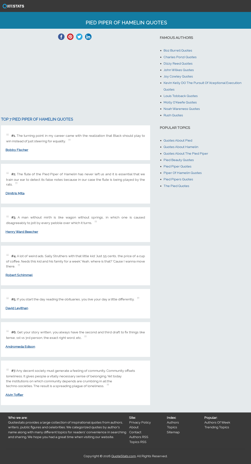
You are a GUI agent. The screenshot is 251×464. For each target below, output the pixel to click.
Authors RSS (138, 437)
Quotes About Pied (178, 140)
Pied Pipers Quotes (178, 179)
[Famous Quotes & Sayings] (12, 8)
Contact (135, 432)
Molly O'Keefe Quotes (180, 102)
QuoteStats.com (123, 456)
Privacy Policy (140, 422)
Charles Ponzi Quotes (180, 57)
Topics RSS (137, 442)
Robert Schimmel (19, 275)
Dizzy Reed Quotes (178, 63)
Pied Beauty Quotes (179, 160)
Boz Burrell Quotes (178, 50)
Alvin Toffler (14, 395)
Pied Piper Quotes (177, 166)
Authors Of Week (217, 422)
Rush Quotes (173, 115)
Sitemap (173, 432)
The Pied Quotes (176, 186)
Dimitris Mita (15, 193)
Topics (172, 427)
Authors (173, 422)
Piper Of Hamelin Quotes (183, 173)
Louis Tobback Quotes (181, 96)
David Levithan (17, 308)
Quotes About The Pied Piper (186, 153)
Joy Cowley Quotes (178, 76)
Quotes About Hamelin (181, 147)
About (134, 427)
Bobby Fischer (17, 150)
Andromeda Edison (20, 346)
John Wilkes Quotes (179, 70)
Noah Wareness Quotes (182, 109)
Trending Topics (216, 427)
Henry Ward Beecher (22, 232)
